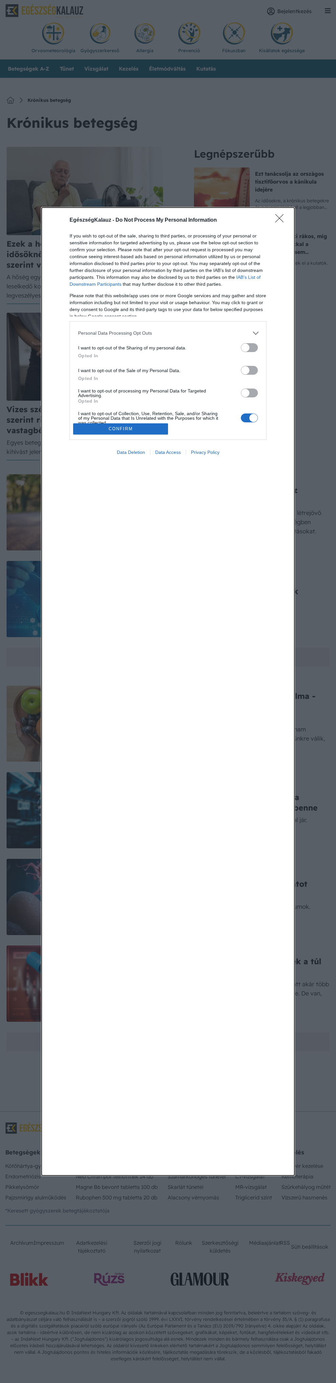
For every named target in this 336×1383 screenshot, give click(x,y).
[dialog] (168, 692)
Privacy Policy (205, 452)
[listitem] (168, 333)
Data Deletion (131, 452)
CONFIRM (121, 428)
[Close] (281, 220)
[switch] (249, 347)
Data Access (168, 452)
